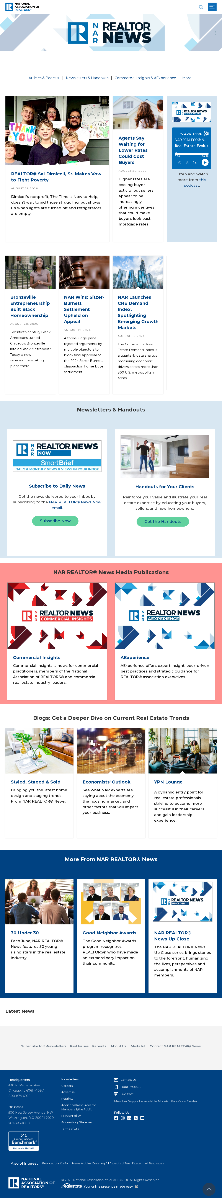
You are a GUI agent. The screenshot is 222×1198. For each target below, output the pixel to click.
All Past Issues (154, 1163)
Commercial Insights (36, 657)
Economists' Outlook (106, 782)
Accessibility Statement (78, 1122)
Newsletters (69, 1079)
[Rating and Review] (23, 1150)
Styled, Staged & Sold (35, 782)
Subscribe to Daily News (57, 486)
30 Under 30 (25, 932)
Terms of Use (70, 1128)
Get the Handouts (162, 521)
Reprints (67, 1098)
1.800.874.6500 (131, 1087)
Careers (67, 1085)
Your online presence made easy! (111, 1186)
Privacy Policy (71, 1115)
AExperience (135, 657)
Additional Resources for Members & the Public (78, 1107)
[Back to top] (208, 1189)
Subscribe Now (55, 521)
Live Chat (127, 1094)
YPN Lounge (168, 782)
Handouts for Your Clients (164, 486)
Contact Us (128, 1079)
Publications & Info (55, 1163)
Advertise (68, 1092)
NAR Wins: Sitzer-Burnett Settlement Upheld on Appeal (84, 309)
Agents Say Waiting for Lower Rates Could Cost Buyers (132, 150)
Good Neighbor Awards (109, 932)
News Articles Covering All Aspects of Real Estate (106, 1163)
